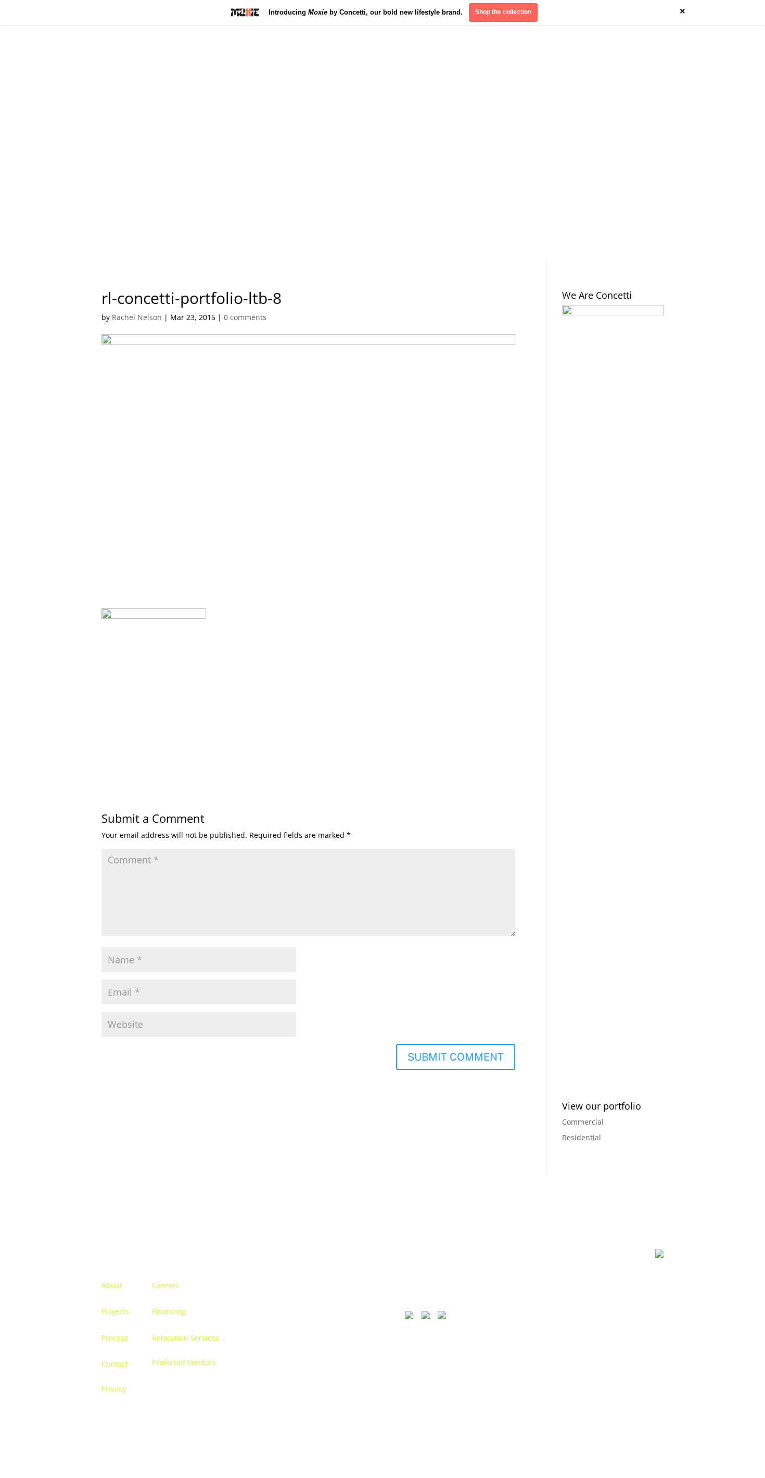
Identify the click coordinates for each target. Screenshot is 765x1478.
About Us (117, 143)
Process (114, 1338)
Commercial (583, 1122)
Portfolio (159, 143)
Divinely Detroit (536, 143)
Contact (639, 143)
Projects (115, 1311)
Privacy (113, 1389)
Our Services (207, 143)
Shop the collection (503, 12)
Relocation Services (185, 1338)
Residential (581, 1137)
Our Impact (594, 143)
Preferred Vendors (184, 1362)
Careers (165, 1285)
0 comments (245, 317)
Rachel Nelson (137, 317)
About (111, 1285)
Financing (169, 1311)
